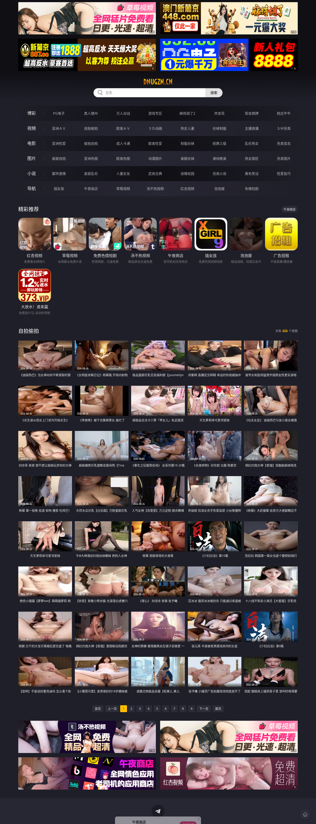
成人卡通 (123, 143)
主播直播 (252, 128)
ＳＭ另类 (284, 128)
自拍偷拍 (91, 128)
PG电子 (59, 113)
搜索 (213, 92)
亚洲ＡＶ (59, 128)
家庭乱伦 (91, 173)
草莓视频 (123, 188)
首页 (98, 709)
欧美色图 (123, 158)
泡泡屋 (219, 188)
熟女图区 (252, 158)
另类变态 (284, 143)
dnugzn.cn (158, 81)
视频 (31, 128)
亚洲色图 (91, 158)
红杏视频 (187, 188)
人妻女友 (123, 173)
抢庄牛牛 (284, 113)
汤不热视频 (155, 188)
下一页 (203, 709)
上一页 (112, 709)
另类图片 (284, 158)
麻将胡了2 (187, 113)
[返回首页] (305, 814)
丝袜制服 (219, 128)
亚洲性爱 (59, 143)
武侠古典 (155, 173)
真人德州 (91, 113)
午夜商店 (91, 188)
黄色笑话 (252, 173)
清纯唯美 (219, 158)
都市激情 (59, 173)
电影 (31, 143)
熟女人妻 (187, 128)
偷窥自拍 (59, 158)
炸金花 (219, 113)
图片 (31, 158)
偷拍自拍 (91, 143)
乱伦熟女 (252, 143)
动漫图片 (155, 158)
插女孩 (59, 188)
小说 (31, 173)
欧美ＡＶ (123, 128)
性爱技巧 (284, 173)
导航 (31, 188)
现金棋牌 (252, 113)
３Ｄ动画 (155, 128)
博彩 (31, 113)
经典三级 (219, 143)
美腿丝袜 (187, 158)
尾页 (218, 709)
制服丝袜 (187, 143)
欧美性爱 (155, 143)
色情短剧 (252, 188)
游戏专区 (155, 113)
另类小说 (219, 173)
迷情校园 (187, 173)
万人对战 (123, 113)
